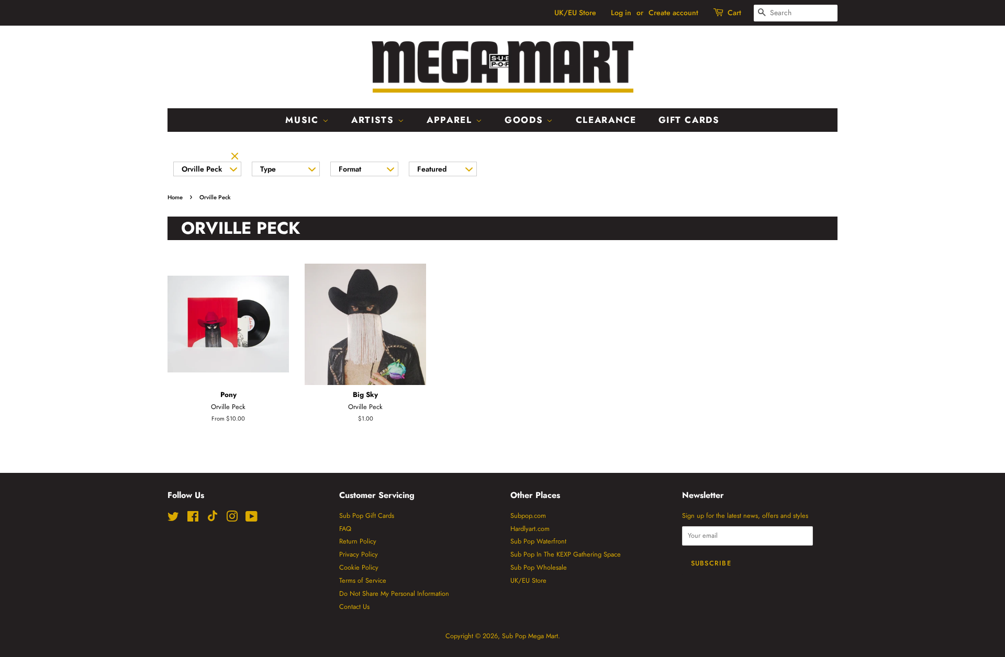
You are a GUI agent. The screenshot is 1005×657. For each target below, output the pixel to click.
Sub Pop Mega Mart (530, 636)
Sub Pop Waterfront (538, 541)
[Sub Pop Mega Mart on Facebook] (193, 519)
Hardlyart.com (530, 529)
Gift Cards (689, 120)
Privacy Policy (358, 554)
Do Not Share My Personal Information (394, 593)
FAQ (345, 529)
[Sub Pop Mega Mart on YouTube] (251, 519)
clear (236, 157)
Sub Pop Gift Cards (366, 515)
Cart (734, 12)
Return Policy (357, 541)
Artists (374, 120)
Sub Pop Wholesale (538, 567)
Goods (525, 120)
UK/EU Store (575, 12)
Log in (621, 12)
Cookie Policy (358, 567)
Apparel (451, 120)
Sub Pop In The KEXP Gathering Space (565, 554)
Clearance (606, 120)
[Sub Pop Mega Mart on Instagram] (232, 519)
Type (268, 169)
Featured (431, 169)
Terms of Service (362, 580)
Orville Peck (202, 169)
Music (303, 120)
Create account (673, 12)
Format (350, 169)
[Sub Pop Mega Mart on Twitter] (173, 519)
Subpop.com (528, 515)
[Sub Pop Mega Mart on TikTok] (212, 519)
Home (175, 197)
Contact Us (354, 606)
